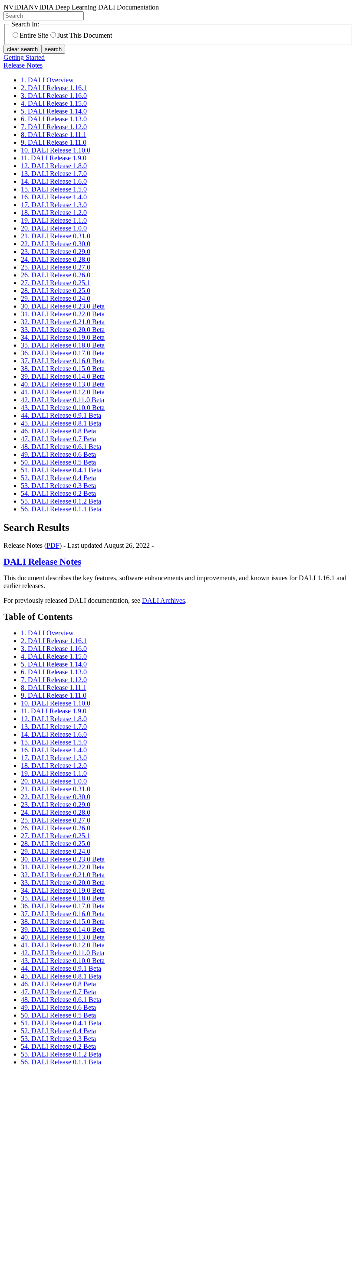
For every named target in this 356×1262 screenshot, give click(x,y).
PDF (52, 545)
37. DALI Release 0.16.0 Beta (63, 360)
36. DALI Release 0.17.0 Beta (63, 353)
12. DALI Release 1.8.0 (54, 165)
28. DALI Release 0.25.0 (55, 290)
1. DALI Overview (47, 80)
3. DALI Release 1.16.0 (54, 95)
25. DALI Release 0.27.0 (55, 267)
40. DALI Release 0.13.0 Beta (63, 384)
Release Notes (23, 65)
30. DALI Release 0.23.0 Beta (63, 306)
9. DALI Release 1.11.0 (53, 142)
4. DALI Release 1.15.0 (54, 103)
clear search (22, 49)
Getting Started (24, 57)
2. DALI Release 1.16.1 (54, 87)
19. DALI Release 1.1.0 (54, 220)
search (53, 49)
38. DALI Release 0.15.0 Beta (63, 368)
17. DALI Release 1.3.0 (54, 204)
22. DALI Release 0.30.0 (55, 243)
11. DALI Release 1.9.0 (53, 158)
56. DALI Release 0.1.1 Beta (61, 509)
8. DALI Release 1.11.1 (53, 134)
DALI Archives (163, 600)
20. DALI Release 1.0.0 (54, 228)
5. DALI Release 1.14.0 (54, 111)
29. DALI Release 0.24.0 (55, 298)
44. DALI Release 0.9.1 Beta (61, 415)
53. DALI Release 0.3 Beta (58, 485)
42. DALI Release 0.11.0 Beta (62, 399)
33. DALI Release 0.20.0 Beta (63, 329)
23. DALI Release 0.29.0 (55, 251)
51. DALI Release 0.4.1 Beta (61, 470)
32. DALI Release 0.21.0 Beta (63, 321)
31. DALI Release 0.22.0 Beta (63, 314)
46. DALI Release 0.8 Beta (58, 431)
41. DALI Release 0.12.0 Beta (63, 392)
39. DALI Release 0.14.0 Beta (63, 376)
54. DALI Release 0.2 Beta (58, 493)
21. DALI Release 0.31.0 (55, 236)
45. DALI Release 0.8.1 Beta (61, 423)
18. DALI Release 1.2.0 (54, 212)
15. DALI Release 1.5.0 (54, 189)
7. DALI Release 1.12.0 (54, 126)
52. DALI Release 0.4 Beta (58, 477)
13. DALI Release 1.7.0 (54, 173)
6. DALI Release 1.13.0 (54, 119)
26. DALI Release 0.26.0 (55, 275)
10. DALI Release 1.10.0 (55, 150)
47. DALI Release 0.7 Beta (58, 438)
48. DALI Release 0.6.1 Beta (61, 446)
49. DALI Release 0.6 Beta (58, 454)
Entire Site (34, 35)
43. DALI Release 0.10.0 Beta (63, 407)
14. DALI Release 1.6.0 (54, 181)
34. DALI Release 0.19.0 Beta (63, 337)
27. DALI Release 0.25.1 (55, 282)
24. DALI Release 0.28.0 (55, 259)
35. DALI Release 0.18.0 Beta (63, 345)
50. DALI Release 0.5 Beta (58, 462)
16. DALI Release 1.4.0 (54, 197)
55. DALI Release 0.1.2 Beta (61, 501)
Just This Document (84, 35)
